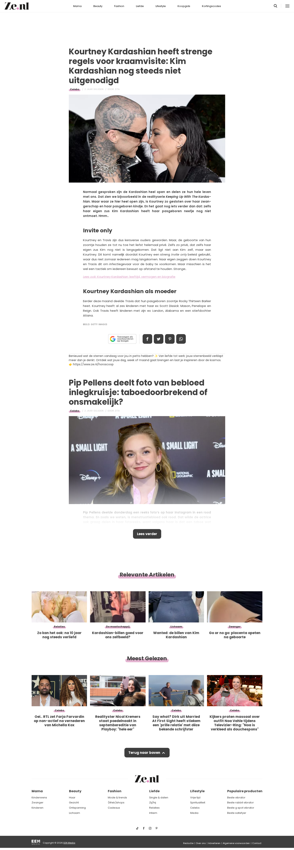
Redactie (188, 843)
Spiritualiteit (197, 802)
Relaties (154, 808)
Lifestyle (161, 6)
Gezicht (74, 802)
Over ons (201, 843)
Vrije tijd (195, 797)
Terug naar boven (144, 752)
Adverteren (214, 843)
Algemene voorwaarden (236, 843)
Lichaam (74, 813)
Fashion (119, 6)
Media (194, 813)
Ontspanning (77, 808)
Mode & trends (117, 797)
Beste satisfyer (236, 813)
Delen (147, 339)
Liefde (140, 6)
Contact (256, 843)
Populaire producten (244, 791)
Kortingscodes (211, 6)
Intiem (153, 813)
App (181, 339)
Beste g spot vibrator (240, 808)
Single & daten (158, 797)
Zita (117, 89)
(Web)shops (116, 802)
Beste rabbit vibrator (240, 802)
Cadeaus (114, 808)
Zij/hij (152, 802)
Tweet (158, 339)
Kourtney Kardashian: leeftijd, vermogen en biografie (129, 277)
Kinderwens (39, 797)
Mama (77, 6)
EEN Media (69, 842)
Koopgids (184, 6)
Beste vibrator (236, 797)
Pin (170, 339)
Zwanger (37, 802)
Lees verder (147, 533)
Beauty (97, 6)
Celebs (74, 89)
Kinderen (37, 808)
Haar (72, 797)
